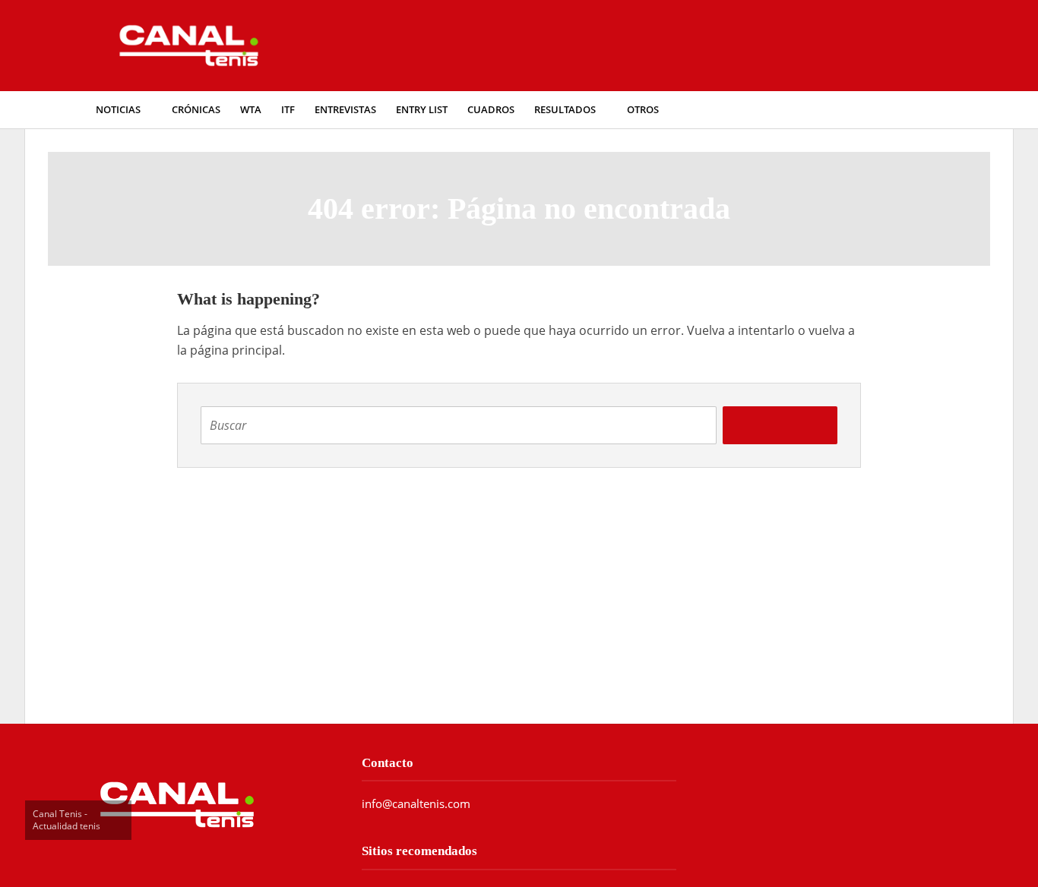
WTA (250, 109)
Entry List (422, 109)
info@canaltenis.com (416, 803)
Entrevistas (345, 109)
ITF (288, 109)
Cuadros (490, 109)
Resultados (565, 109)
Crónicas (196, 109)
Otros (643, 109)
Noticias (118, 109)
